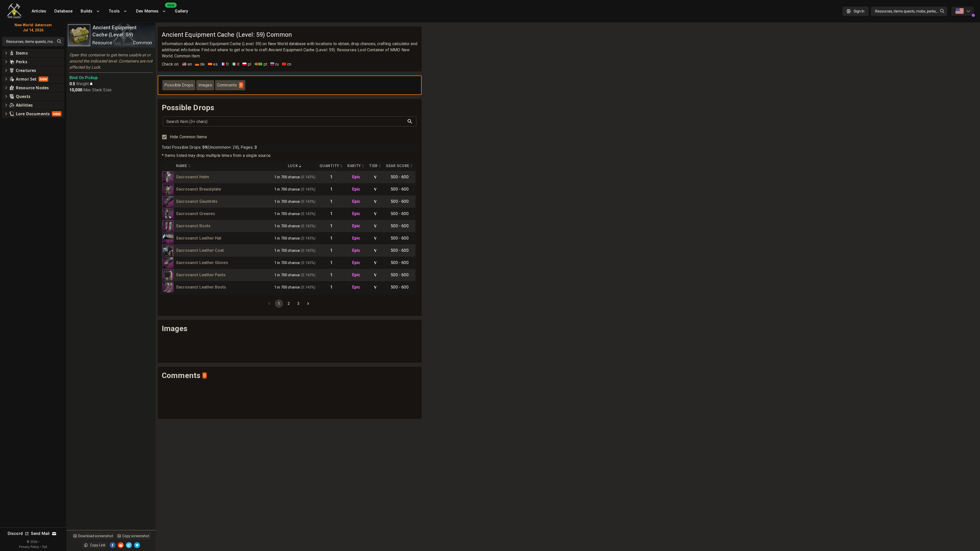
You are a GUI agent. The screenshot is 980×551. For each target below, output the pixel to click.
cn (286, 64)
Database (63, 11)
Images (205, 85)
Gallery (181, 11)
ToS (44, 547)
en (187, 64)
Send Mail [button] (40, 533)
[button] (33, 53)
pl (246, 64)
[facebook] (112, 545)
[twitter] (137, 545)
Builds (86, 11)
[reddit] (121, 545)
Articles (39, 11)
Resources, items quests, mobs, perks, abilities (911, 11)
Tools (114, 11)
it (236, 64)
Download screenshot (95, 536)
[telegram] (129, 545)
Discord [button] (15, 533)
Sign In (859, 11)
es (213, 64)
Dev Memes (153, 9)
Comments (229, 85)
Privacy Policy (29, 547)
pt (260, 64)
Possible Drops (178, 85)
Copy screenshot (135, 536)
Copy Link (97, 545)
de (200, 64)
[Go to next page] (308, 303)
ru (274, 64)
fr (225, 64)
